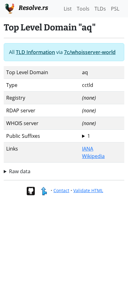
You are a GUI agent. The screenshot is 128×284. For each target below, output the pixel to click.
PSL (115, 8)
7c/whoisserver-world (90, 52)
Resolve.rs (32, 7)
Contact (61, 190)
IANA (87, 148)
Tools (83, 8)
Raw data (19, 171)
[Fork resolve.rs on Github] (30, 190)
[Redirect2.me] (43, 190)
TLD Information (35, 52)
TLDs (100, 8)
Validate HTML (88, 190)
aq (86, 136)
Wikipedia (93, 156)
